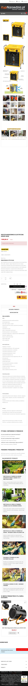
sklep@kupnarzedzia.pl (22, 289)
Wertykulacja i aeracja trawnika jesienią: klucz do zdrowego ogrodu (12, 505)
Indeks (2, 251)
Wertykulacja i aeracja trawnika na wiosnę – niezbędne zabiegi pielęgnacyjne (13, 531)
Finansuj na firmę (17, 286)
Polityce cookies (14, 685)
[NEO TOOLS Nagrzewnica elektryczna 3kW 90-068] (18, 633)
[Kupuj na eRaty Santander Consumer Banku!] (21, 292)
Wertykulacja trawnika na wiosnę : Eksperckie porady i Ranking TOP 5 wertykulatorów (12, 478)
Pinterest (20, 284)
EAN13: (2, 255)
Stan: (2, 258)
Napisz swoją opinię (22, 649)
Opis (14, 306)
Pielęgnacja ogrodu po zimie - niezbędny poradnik (13, 584)
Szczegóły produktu (14, 309)
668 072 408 (14, 289)
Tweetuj (17, 284)
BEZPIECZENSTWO (14, 312)
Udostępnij (14, 284)
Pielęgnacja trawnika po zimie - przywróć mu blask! (11, 558)
